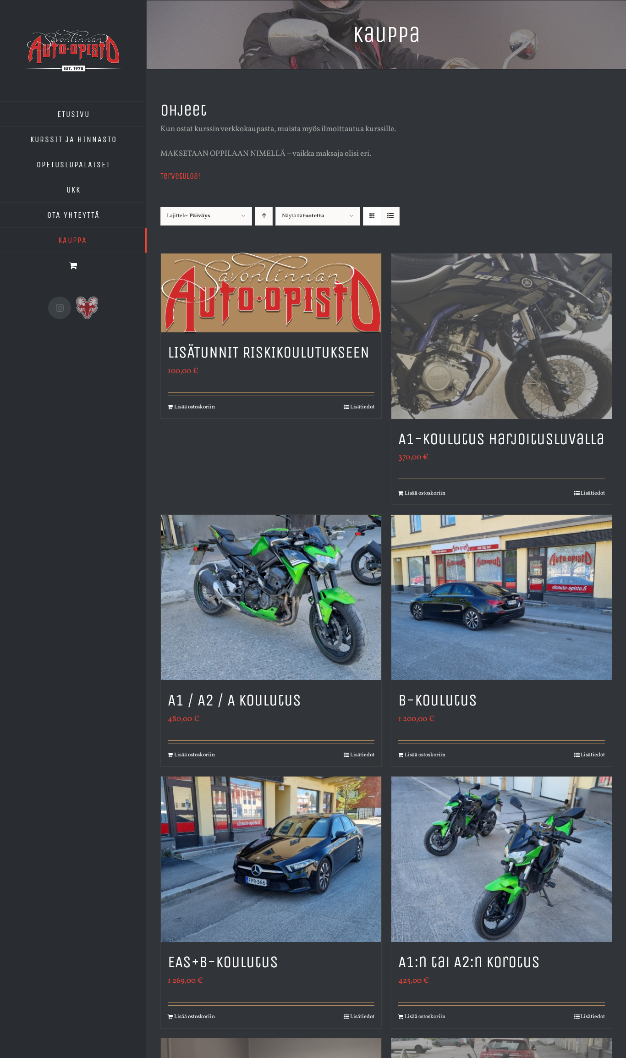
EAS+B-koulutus (223, 962)
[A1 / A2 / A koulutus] (271, 597)
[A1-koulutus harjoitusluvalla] (501, 336)
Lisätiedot (362, 407)
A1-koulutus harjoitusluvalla (501, 439)
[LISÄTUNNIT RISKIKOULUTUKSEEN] (271, 292)
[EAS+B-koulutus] (271, 859)
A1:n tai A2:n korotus (469, 962)
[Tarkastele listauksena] (390, 216)
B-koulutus (437, 700)
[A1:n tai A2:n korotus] (501, 859)
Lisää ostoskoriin (194, 407)
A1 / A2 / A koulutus (234, 700)
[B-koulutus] (501, 597)
